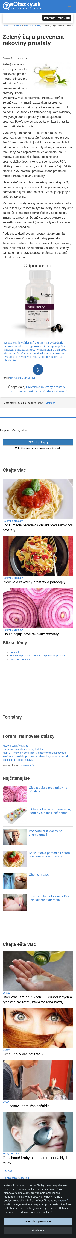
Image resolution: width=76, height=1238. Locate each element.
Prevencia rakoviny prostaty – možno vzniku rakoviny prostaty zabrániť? (38, 388)
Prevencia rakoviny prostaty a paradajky (34, 581)
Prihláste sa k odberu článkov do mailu (39, 448)
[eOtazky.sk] (6, 6)
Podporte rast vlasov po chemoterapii (45, 833)
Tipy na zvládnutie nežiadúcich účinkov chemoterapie (50, 898)
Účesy (6, 1049)
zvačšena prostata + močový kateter (23, 749)
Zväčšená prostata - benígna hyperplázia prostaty (37, 655)
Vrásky (6, 992)
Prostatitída (16, 652)
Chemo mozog (39, 874)
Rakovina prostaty (13, 521)
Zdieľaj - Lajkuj (39, 442)
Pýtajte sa (49, 403)
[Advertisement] (38, 687)
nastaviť (63, 1200)
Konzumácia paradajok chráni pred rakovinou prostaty (38, 527)
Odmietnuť (38, 1230)
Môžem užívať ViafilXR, (15, 745)
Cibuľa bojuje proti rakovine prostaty (31, 633)
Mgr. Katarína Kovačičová (22, 377)
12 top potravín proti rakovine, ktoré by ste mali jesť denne (50, 811)
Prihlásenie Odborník (17, 1178)
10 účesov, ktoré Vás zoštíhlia (26, 1105)
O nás (8, 1170)
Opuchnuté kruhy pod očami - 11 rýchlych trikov (35, 1160)
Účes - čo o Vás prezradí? (23, 1053)
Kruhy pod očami (12, 1153)
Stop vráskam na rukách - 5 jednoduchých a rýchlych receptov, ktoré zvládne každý (37, 999)
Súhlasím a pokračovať (38, 1221)
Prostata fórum (27, 765)
